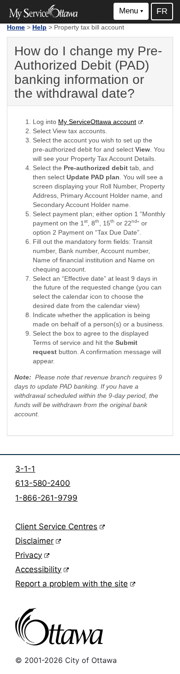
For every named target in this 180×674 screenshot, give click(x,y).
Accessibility (42, 569)
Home (16, 27)
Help (39, 27)
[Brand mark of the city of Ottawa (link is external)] (59, 626)
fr (162, 11)
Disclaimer (38, 540)
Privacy (32, 555)
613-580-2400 (42, 483)
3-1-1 (25, 468)
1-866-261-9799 (46, 498)
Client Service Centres (60, 526)
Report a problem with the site (75, 583)
